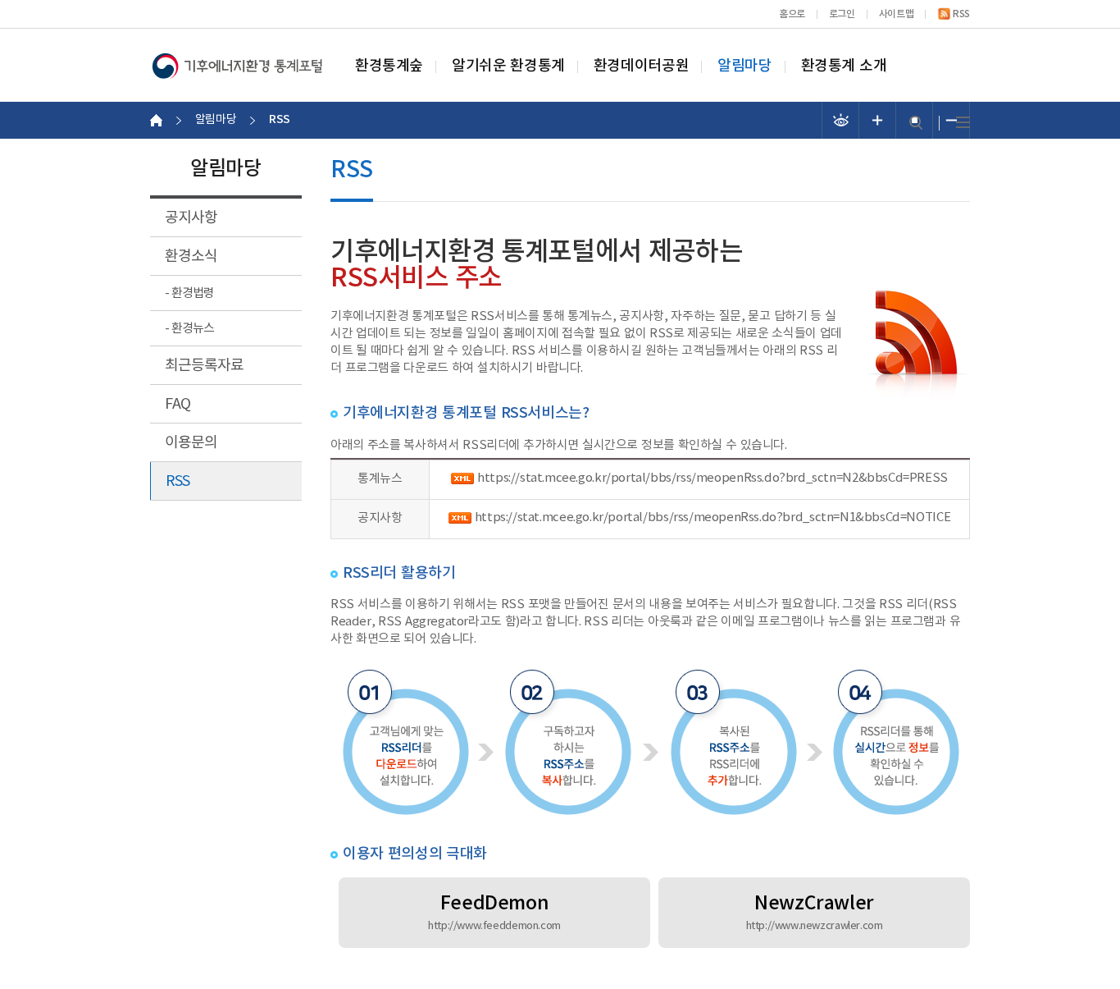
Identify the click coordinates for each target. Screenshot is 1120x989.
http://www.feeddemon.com (494, 926)
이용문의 (191, 442)
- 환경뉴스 (189, 329)
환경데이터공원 (641, 66)
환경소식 (191, 256)
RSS (961, 14)
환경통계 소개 (844, 66)
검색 (915, 123)
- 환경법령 (189, 293)
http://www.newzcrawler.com (814, 926)
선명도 (840, 120)
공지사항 (191, 218)
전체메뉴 (963, 123)
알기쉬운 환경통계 (508, 66)
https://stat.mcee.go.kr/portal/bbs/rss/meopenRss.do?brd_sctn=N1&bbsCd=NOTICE (712, 517)
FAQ (177, 404)
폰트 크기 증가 (877, 120)
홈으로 (792, 14)
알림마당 (744, 66)
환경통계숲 (389, 66)
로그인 (842, 14)
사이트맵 (896, 14)
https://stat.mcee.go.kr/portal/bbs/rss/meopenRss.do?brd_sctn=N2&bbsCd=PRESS (712, 478)
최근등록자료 (204, 365)
